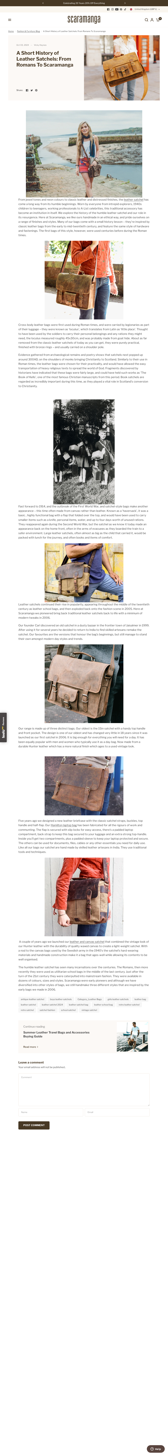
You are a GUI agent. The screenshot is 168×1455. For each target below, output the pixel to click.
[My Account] (152, 19)
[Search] (146, 19)
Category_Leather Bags (90, 999)
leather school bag (103, 1004)
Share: (19, 90)
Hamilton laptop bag (64, 825)
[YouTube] (117, 9)
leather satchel (133, 199)
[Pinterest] (121, 9)
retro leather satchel (129, 1004)
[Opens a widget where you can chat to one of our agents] (156, 1449)
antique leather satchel (32, 999)
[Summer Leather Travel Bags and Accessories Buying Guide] (132, 1037)
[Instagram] (112, 9)
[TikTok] (125, 9)
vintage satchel (89, 1010)
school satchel (68, 1010)
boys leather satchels (61, 999)
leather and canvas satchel (87, 941)
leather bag (140, 999)
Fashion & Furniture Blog (28, 31)
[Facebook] (108, 9)
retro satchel (27, 1010)
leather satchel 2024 (52, 1004)
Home (11, 31)
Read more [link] (29, 1047)
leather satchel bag (78, 1004)
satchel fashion (47, 1010)
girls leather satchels (118, 999)
